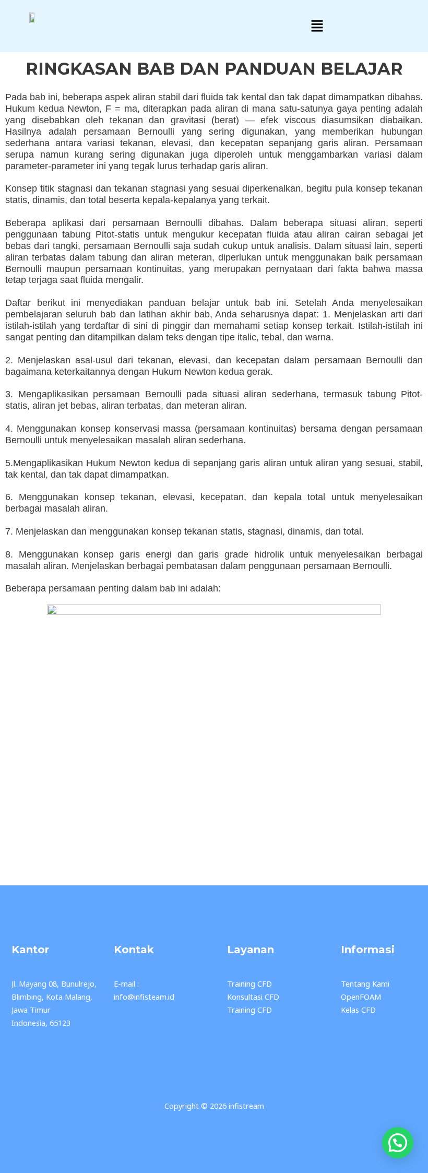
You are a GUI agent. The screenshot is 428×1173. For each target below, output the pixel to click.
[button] (316, 26)
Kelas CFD (358, 1009)
